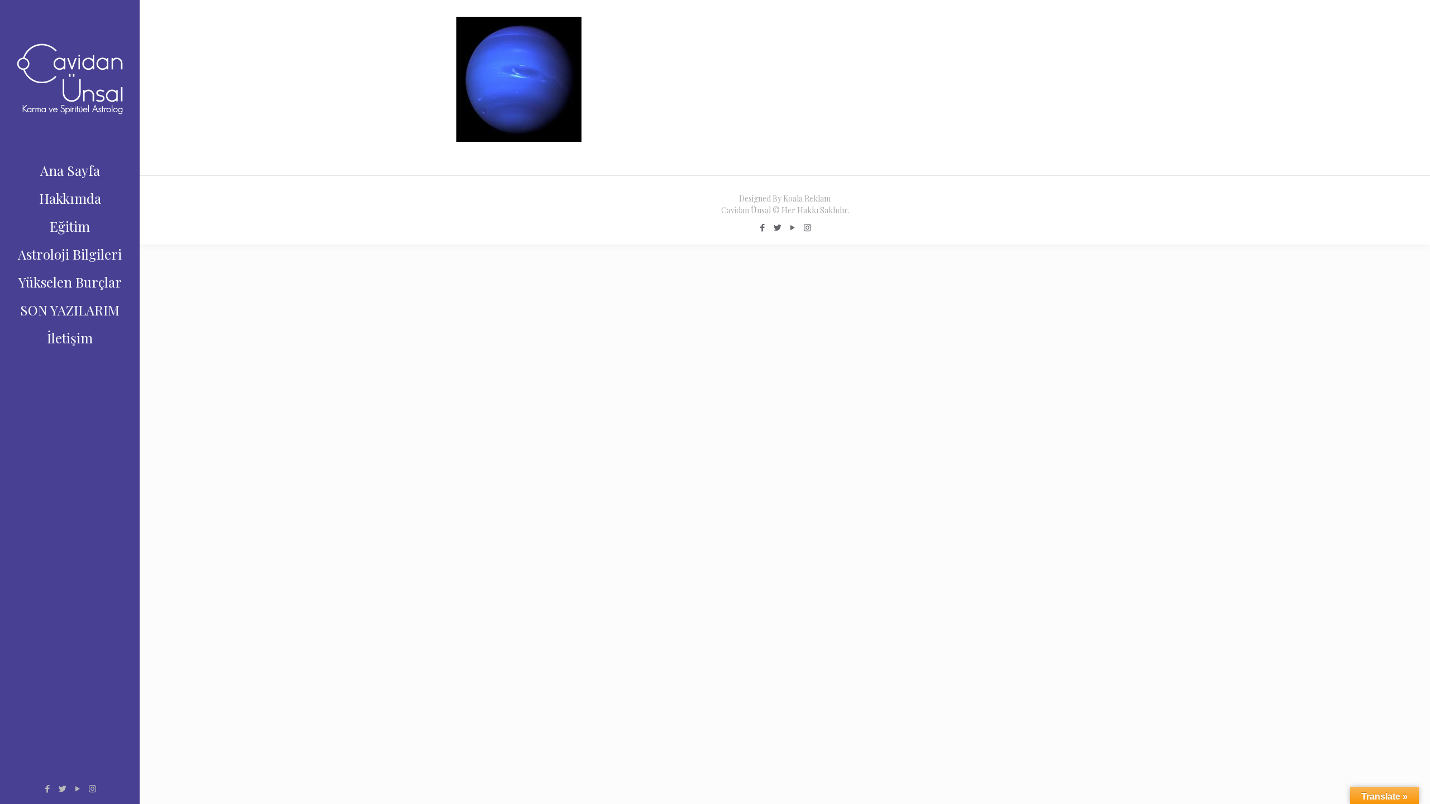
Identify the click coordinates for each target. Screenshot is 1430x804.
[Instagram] (92, 788)
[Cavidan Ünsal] (70, 78)
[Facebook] (47, 788)
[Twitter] (62, 788)
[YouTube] (77, 788)
